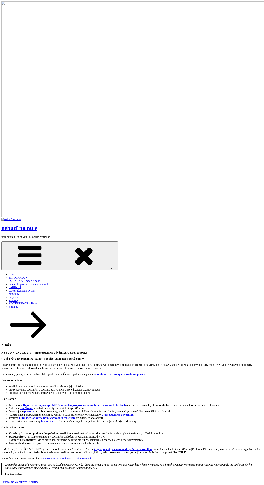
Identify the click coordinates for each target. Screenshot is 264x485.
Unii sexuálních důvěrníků (117, 414)
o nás (12, 274)
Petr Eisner (45, 458)
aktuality (13, 306)
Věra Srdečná (83, 458)
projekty (13, 297)
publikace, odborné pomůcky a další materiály (47, 417)
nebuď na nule (19, 228)
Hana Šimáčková (63, 458)
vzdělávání (15, 287)
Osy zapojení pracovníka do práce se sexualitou (123, 449)
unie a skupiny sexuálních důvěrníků (29, 284)
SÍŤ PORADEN (18, 277)
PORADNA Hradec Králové (25, 280)
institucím (47, 421)
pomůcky (14, 293)
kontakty (13, 300)
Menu (113, 268)
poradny (29, 411)
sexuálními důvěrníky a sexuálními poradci (120, 374)
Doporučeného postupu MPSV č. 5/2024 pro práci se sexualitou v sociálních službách (74, 405)
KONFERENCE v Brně (23, 303)
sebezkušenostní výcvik (22, 290)
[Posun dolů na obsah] (28, 337)
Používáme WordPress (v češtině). (20, 481)
